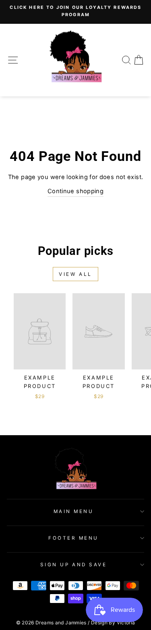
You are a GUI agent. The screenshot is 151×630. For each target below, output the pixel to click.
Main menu (74, 511)
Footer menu (73, 538)
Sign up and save (73, 564)
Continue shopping (75, 191)
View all (75, 274)
